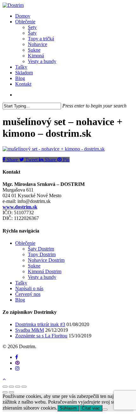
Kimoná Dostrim (44, 271)
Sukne (34, 265)
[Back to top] (4, 379)
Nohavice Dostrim (46, 260)
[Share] (11, 387)
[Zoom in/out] (24, 387)
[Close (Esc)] (5, 387)
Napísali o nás (29, 288)
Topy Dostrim (42, 254)
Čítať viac (91, 408)
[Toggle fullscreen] (17, 387)
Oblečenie (25, 243)
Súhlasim (68, 408)
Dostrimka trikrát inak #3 (40, 324)
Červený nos (27, 294)
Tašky (21, 282)
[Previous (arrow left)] (5, 392)
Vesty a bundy (42, 277)
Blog (20, 299)
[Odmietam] (105, 410)
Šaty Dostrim (41, 248)
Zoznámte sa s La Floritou (41, 335)
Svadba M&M (29, 330)
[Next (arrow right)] (11, 392)
